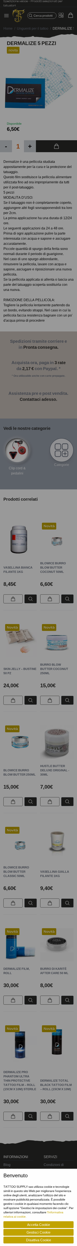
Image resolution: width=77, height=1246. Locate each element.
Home (8, 28)
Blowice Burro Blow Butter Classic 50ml (16, 871)
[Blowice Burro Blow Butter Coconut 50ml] (57, 539)
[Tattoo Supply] (19, 15)
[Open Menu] (7, 16)
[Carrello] (71, 15)
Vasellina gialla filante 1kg (54, 874)
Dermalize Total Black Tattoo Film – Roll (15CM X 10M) (56, 1085)
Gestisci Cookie (38, 1232)
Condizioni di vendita (54, 1167)
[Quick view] (30, 598)
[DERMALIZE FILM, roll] (20, 944)
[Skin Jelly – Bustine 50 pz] (20, 640)
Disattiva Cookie (38, 1240)
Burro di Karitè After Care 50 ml (54, 971)
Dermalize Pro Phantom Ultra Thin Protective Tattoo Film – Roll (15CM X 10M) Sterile (19, 1080)
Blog (6, 1165)
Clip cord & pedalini (17, 470)
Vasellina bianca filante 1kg (18, 569)
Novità (49, 526)
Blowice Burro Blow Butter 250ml (19, 772)
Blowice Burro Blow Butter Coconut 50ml (53, 567)
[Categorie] (61, 450)
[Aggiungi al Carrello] (56, 146)
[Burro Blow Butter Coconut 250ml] (57, 640)
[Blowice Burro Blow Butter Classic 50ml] (20, 843)
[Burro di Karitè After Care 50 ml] (57, 944)
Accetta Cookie (38, 1225)
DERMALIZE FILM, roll (16, 971)
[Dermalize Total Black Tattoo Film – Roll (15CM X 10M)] (57, 1042)
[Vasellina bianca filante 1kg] (20, 539)
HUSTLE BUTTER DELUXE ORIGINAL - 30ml (54, 770)
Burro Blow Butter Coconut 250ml (54, 669)
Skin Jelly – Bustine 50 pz (19, 671)
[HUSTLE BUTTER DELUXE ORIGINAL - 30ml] (57, 742)
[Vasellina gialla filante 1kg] (57, 843)
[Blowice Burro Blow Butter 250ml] (20, 742)
